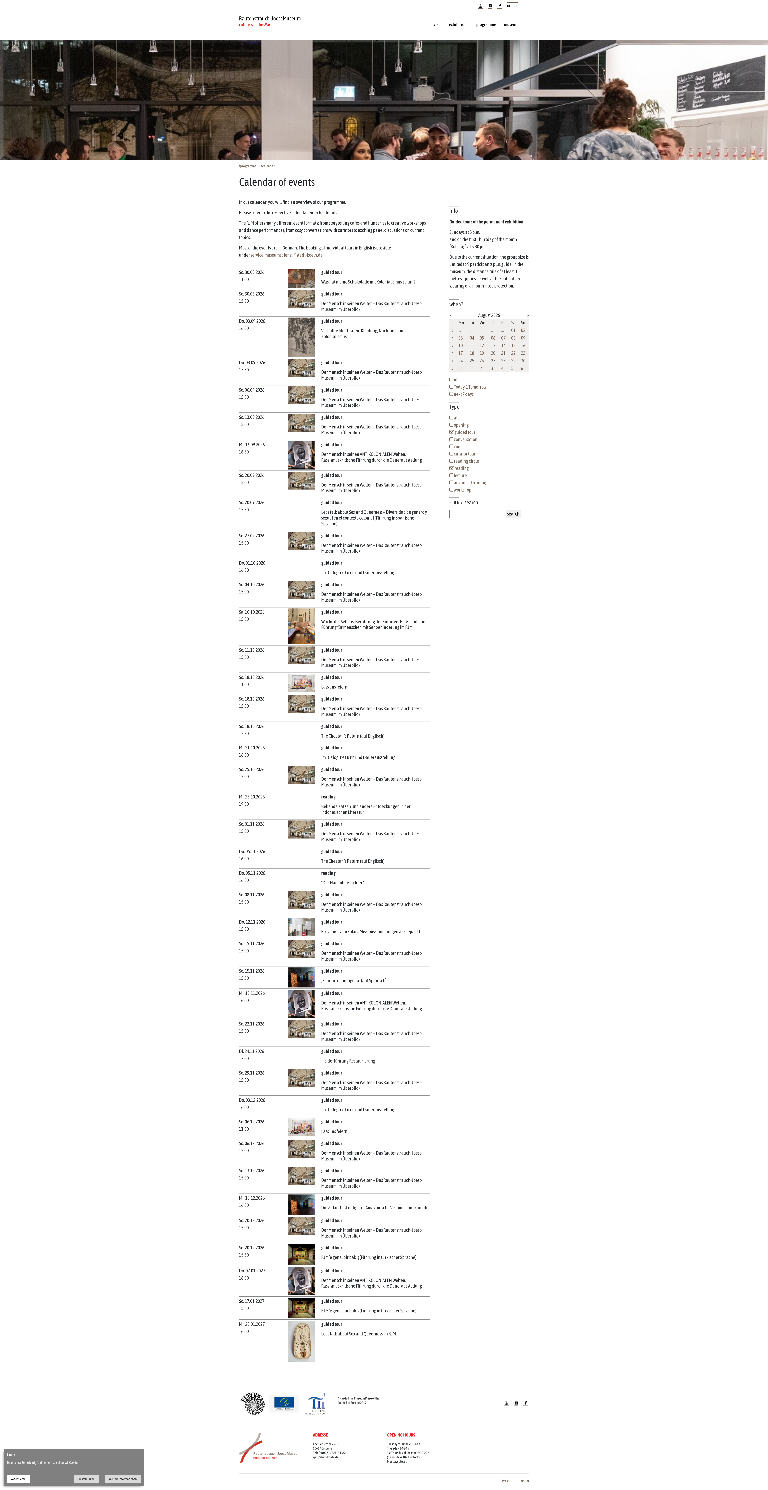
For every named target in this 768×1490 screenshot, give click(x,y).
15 (513, 345)
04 (472, 338)
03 (460, 338)
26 (482, 360)
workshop (462, 490)
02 (523, 330)
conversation (465, 439)
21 (503, 353)
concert (460, 446)
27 (493, 360)
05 (482, 338)
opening (461, 425)
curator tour (464, 453)
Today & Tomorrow (470, 387)
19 (482, 353)
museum (511, 24)
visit (437, 24)
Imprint (524, 1481)
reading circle (466, 461)
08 (513, 338)
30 (523, 360)
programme (486, 24)
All (456, 379)
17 (460, 353)
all (456, 417)
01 (513, 330)
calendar (268, 166)
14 (503, 345)
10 (460, 345)
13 (493, 345)
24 (460, 360)
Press (505, 1481)
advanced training (470, 482)
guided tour (464, 432)
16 (523, 345)
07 (503, 338)
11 (472, 345)
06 (493, 338)
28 (503, 360)
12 (482, 345)
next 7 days (463, 394)
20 (493, 353)
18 (472, 353)
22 (513, 353)
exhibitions (458, 24)
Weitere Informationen (123, 1479)
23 (523, 353)
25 (472, 360)
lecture (460, 475)
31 (460, 368)
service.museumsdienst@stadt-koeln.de (287, 255)
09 (523, 338)
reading (461, 468)
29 (513, 360)
